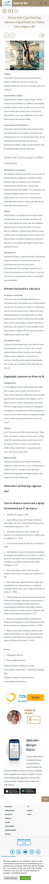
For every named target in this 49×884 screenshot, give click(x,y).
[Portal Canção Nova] (7, 3)
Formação (9, 810)
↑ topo (45, 799)
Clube (7, 822)
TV (28, 806)
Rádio (30, 810)
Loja (29, 814)
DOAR (24, 843)
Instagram (32, 852)
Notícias (8, 814)
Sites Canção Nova (46, 3)
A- (12, 35)
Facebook (12, 852)
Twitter (19, 852)
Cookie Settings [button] (11, 878)
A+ (6, 35)
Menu (41, 3)
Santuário (9, 826)
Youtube (25, 852)
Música (8, 818)
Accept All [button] (25, 878)
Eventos (8, 806)
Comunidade (10, 830)
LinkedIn (38, 852)
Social (8, 834)
